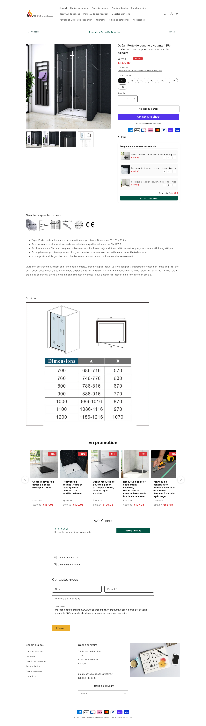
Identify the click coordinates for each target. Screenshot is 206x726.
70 (122, 80)
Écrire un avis (133, 530)
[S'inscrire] (125, 693)
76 (132, 80)
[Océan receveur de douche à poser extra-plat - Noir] (125, 156)
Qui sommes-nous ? (35, 651)
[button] (165, 14)
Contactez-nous (34, 671)
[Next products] (181, 479)
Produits (94, 32)
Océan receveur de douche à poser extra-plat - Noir (156, 154)
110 (173, 80)
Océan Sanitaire (87, 717)
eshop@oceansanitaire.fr (99, 673)
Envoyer (60, 628)
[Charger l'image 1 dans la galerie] (34, 139)
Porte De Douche (110, 32)
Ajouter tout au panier (149, 198)
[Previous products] (25, 479)
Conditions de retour (36, 661)
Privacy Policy (33, 666)
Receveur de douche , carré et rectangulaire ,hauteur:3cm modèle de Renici (72, 487)
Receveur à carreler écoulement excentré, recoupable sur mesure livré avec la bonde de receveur (134, 489)
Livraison (30, 656)
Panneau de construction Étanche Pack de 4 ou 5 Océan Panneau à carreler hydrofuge (164, 489)
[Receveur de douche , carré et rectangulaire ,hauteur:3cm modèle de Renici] (125, 170)
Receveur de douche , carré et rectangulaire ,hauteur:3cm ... (160, 168)
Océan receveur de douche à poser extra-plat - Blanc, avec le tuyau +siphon (103, 487)
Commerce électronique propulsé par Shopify (113, 717)
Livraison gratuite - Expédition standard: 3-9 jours (140, 70)
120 (122, 87)
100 (163, 81)
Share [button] (123, 137)
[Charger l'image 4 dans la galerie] (68, 139)
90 (152, 80)
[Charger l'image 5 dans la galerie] (85, 139)
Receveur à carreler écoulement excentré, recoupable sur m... (160, 182)
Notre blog (31, 676)
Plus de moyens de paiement (148, 123)
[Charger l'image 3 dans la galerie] (51, 139)
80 (141, 80)
